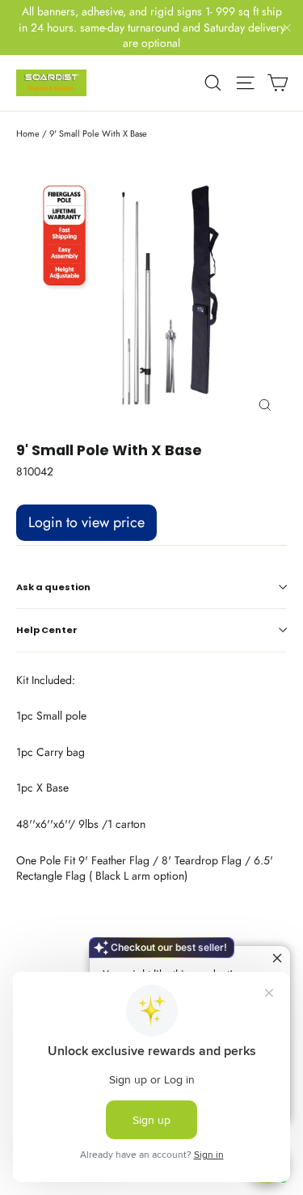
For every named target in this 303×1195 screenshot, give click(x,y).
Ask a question (53, 587)
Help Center (47, 629)
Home (28, 133)
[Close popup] (276, 960)
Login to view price (86, 522)
